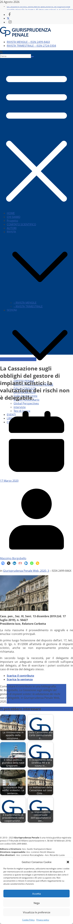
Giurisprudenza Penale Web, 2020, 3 (26, 571)
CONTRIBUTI (8, 359)
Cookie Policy (28, 919)
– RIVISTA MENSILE (25, 303)
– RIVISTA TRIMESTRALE (28, 306)
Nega (37, 903)
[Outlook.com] (26, 563)
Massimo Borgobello (13, 558)
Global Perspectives (26, 403)
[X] (8, 563)
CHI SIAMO (13, 217)
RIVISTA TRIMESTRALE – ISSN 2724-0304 (31, 46)
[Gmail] (20, 563)
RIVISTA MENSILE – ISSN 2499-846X (28, 42)
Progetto (12, 221)
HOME (11, 213)
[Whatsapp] (31, 563)
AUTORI (11, 228)
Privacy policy (42, 919)
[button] (68, 862)
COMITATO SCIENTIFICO (21, 224)
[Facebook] (2, 563)
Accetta (36, 893)
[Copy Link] (37, 563)
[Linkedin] (14, 563)
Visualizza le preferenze (36, 912)
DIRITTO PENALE (26, 359)
